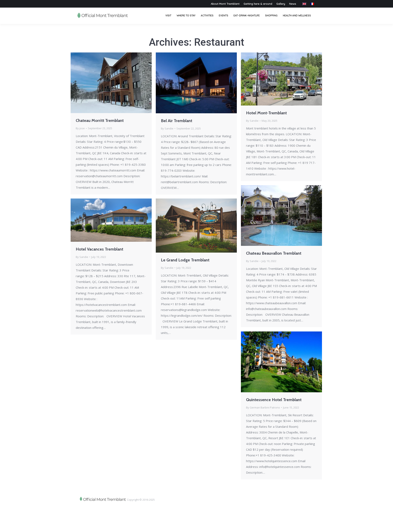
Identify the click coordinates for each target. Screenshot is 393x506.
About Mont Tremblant (225, 3)
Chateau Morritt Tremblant (100, 120)
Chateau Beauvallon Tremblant (273, 253)
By (80, 128)
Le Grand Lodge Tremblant (185, 260)
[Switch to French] (312, 3)
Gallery (280, 3)
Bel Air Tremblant (176, 120)
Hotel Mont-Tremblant (266, 112)
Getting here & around (258, 3)
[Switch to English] (304, 3)
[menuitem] (168, 15)
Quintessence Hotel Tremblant (274, 399)
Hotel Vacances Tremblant (99, 249)
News (292, 3)
